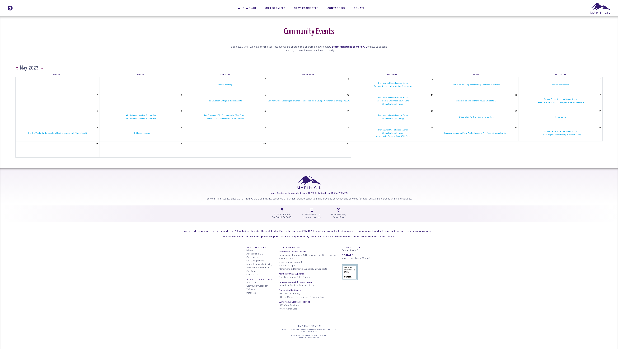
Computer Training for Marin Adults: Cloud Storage (476, 101)
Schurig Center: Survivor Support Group (141, 115)
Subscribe (251, 282)
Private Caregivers (288, 308)
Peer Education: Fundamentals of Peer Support (225, 118)
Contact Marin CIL (351, 250)
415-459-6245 (312, 214)
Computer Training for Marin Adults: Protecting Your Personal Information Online (476, 133)
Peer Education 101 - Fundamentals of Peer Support (225, 115)
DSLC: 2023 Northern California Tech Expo (476, 117)
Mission (250, 250)
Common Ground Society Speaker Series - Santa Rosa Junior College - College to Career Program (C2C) (309, 101)
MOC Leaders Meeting (141, 133)
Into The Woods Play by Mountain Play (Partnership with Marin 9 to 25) (57, 133)
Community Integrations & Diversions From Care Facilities (308, 255)
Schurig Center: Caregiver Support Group (560, 99)
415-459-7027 (312, 217)
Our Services (289, 247)
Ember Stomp (560, 117)
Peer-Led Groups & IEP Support (295, 277)
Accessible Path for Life (258, 267)
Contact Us (252, 274)
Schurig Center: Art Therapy (392, 104)
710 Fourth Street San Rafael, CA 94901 (282, 216)
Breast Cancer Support (290, 262)
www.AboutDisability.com (309, 337)
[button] (247, 8)
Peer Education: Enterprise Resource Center (225, 101)
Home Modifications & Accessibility (296, 285)
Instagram (251, 292)
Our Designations (255, 260)
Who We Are (256, 247)
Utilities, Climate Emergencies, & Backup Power (303, 297)
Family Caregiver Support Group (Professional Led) (560, 135)
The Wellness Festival (560, 85)
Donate (347, 255)
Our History (252, 257)
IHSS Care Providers (289, 305)
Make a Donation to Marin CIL (357, 258)
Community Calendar (257, 285)
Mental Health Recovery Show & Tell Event (393, 136)
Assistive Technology (289, 293)
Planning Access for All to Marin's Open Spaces (393, 86)
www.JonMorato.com (309, 331)
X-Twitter (251, 289)
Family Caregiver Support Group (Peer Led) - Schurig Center (561, 102)
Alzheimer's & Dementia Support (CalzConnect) (303, 268)
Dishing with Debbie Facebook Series (393, 83)
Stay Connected (259, 279)
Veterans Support (287, 265)
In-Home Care (286, 258)
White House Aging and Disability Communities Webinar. (476, 85)
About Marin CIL (254, 253)
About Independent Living (259, 264)
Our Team (251, 271)
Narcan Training (225, 85)
